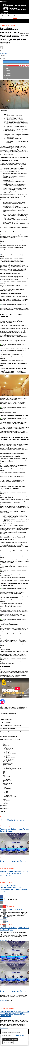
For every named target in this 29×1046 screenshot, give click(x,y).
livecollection (3, 53)
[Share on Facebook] (16, 60)
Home (4, 4)
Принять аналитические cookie (10, 1039)
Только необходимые (8, 1042)
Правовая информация (10, 8)
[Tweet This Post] (16, 62)
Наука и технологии (22, 25)
